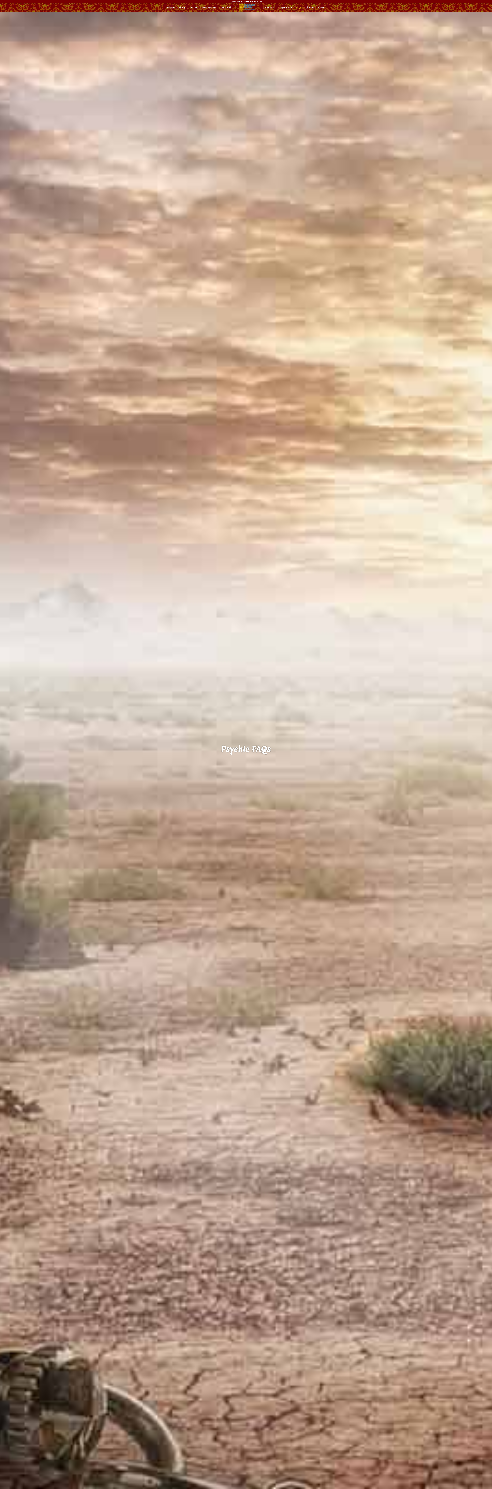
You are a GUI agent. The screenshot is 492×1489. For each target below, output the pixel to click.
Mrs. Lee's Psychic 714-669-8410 (247, 1)
